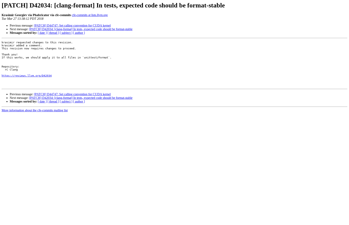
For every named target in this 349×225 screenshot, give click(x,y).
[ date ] (42, 32)
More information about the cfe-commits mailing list (35, 110)
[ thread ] (53, 32)
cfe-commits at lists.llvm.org (90, 15)
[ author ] (79, 32)
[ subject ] (66, 32)
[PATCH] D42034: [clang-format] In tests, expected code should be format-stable (80, 29)
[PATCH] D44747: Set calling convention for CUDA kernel (72, 25)
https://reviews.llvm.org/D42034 (27, 75)
